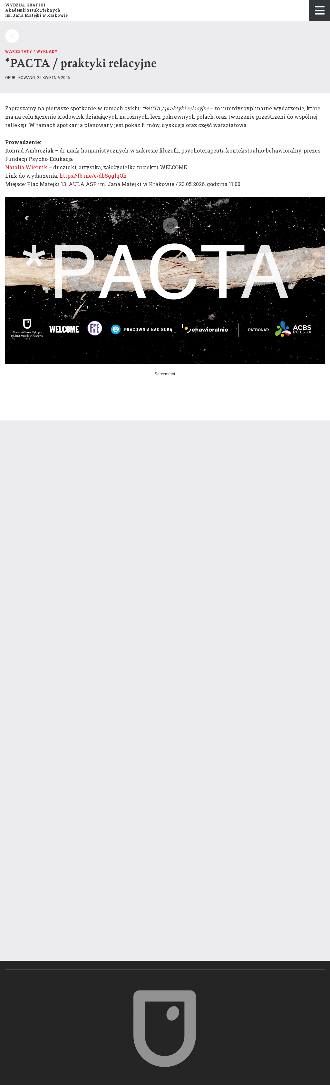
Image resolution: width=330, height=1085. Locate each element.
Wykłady (47, 51)
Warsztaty (18, 51)
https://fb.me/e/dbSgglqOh (93, 175)
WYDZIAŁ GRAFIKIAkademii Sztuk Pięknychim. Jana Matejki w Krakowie (36, 10)
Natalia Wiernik (26, 167)
